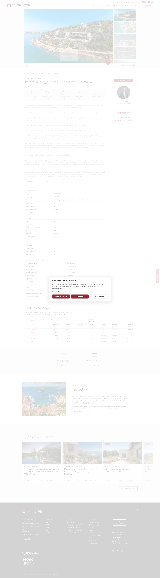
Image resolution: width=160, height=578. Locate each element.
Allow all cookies (61, 296)
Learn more (56, 291)
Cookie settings (99, 296)
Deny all (80, 296)
